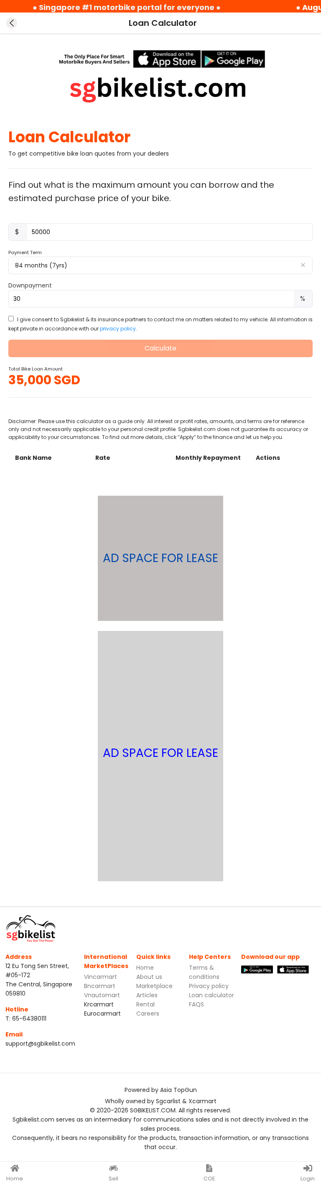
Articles (147, 995)
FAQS (196, 1004)
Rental (145, 1004)
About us (149, 977)
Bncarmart (99, 986)
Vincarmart (100, 977)
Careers (147, 1013)
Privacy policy (209, 986)
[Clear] (303, 265)
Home (145, 967)
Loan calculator (211, 995)
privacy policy (118, 328)
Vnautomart (102, 995)
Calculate (160, 348)
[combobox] (160, 265)
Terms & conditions (204, 972)
